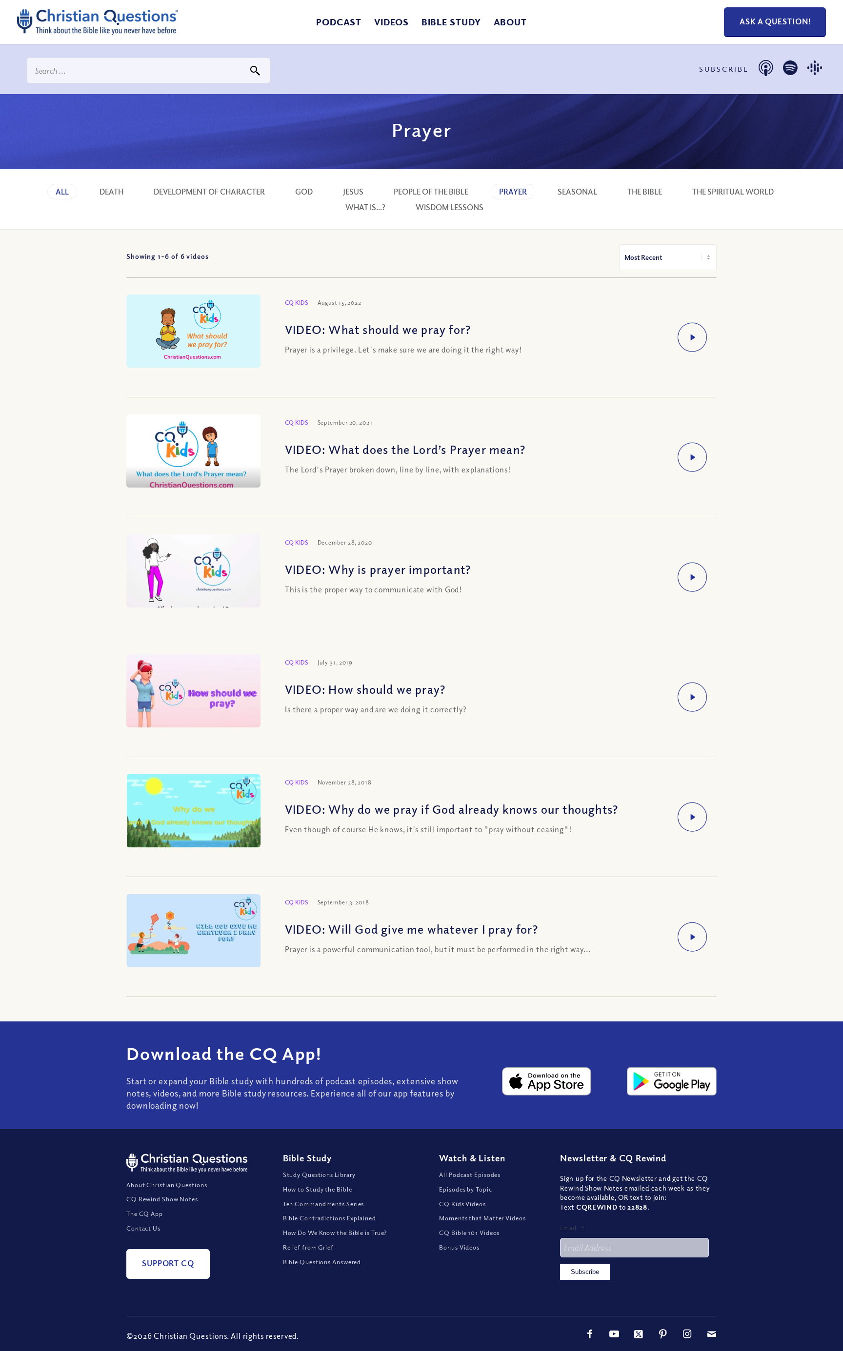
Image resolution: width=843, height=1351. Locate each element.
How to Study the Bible (317, 1189)
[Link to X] (638, 1334)
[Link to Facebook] (589, 1334)
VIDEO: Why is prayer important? (378, 569)
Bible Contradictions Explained (329, 1218)
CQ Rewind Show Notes (162, 1199)
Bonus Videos (459, 1247)
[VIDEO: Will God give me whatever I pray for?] (193, 932)
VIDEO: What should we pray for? (378, 329)
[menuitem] (339, 22)
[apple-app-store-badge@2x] (547, 1081)
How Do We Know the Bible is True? (335, 1232)
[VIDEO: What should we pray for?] (193, 332)
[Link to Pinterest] (663, 1334)
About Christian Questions (166, 1185)
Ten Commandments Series (323, 1204)
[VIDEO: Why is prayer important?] (193, 573)
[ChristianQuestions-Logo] (97, 31)
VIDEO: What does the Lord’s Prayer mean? (405, 449)
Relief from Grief (308, 1247)
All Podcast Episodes (470, 1174)
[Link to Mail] (711, 1334)
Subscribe (585, 1271)
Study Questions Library (319, 1174)
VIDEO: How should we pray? (365, 689)
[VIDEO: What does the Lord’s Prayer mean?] (193, 453)
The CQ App (144, 1213)
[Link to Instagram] (687, 1334)
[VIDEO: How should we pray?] (193, 696)
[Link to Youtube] (614, 1334)
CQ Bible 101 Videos (469, 1232)
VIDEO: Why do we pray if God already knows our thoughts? (451, 809)
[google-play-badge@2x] (672, 1081)
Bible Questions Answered (322, 1262)
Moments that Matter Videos (482, 1218)
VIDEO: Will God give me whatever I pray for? (411, 928)
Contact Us (143, 1228)
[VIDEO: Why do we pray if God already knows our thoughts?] (193, 815)
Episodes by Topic (465, 1189)
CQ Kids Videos (462, 1204)
